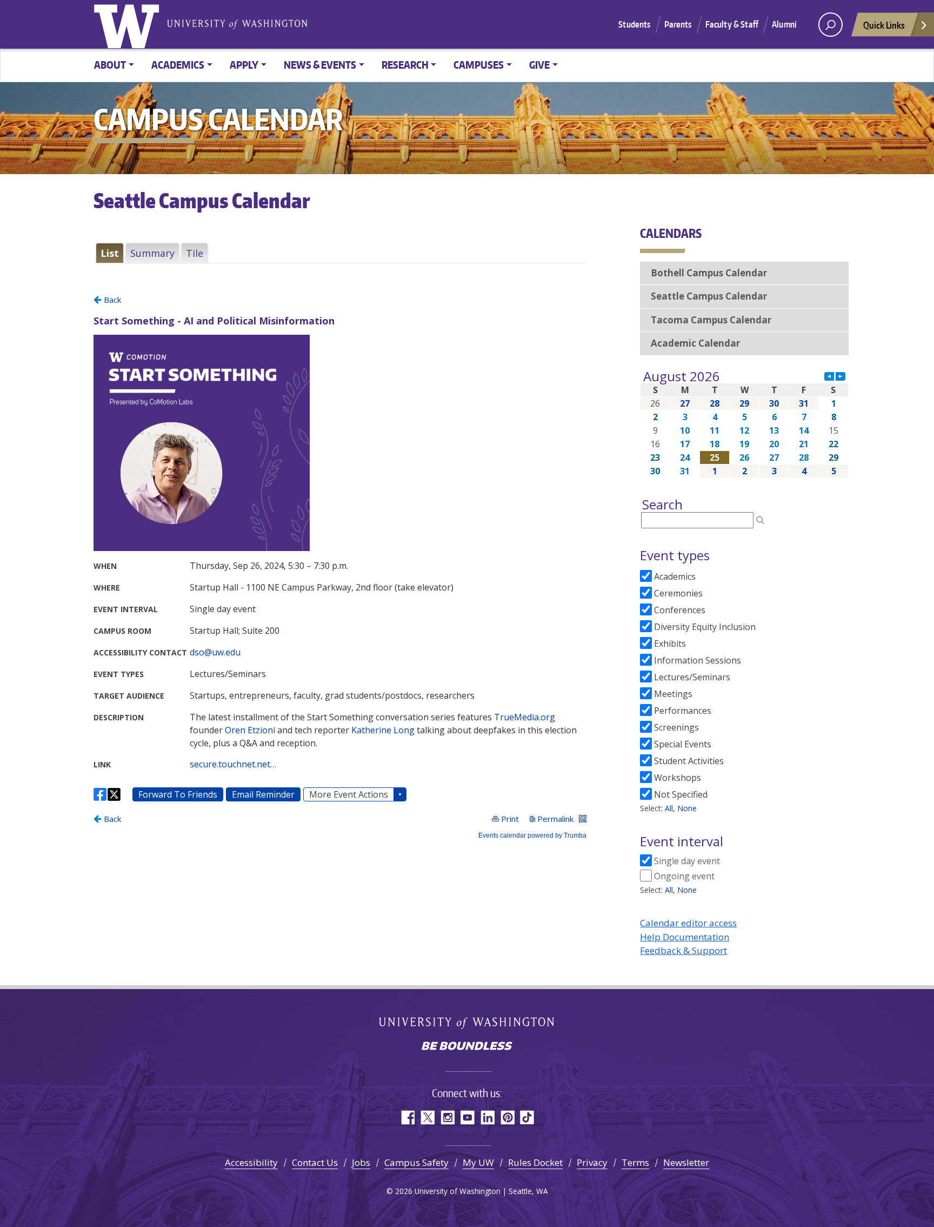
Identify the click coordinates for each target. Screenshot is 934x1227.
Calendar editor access (688, 923)
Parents (678, 24)
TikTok (527, 1117)
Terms (635, 1162)
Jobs (361, 1162)
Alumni (784, 24)
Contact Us (315, 1162)
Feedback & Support (683, 950)
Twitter (427, 1117)
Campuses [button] (478, 64)
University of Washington (129, 24)
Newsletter (686, 1162)
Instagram (447, 1117)
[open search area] (830, 24)
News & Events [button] (320, 64)
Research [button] (405, 64)
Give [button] (539, 64)
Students (634, 24)
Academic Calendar (695, 343)
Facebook (407, 1117)
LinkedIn (487, 1117)
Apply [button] (244, 64)
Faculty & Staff (731, 24)
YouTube (467, 1117)
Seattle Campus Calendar (709, 296)
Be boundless (467, 1046)
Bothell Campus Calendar (709, 273)
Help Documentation (684, 937)
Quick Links (884, 25)
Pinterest (507, 1117)
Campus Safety (416, 1162)
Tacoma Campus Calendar (711, 320)
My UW (478, 1162)
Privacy (592, 1162)
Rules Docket (535, 1162)
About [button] (110, 64)
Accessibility (251, 1162)
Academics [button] (177, 64)
